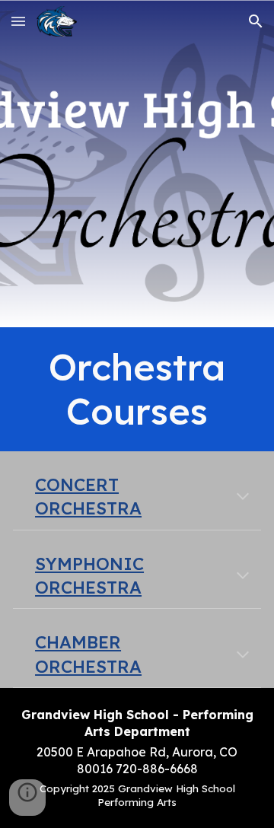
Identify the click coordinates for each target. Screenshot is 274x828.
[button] (18, 21)
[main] (137, 389)
